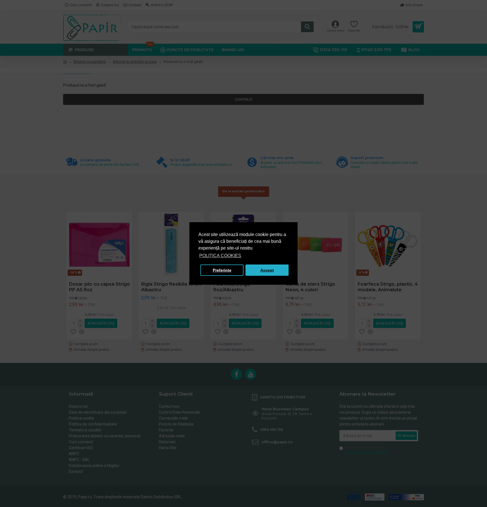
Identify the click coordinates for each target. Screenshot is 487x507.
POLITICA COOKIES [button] (220, 255)
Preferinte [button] (222, 270)
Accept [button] (267, 270)
